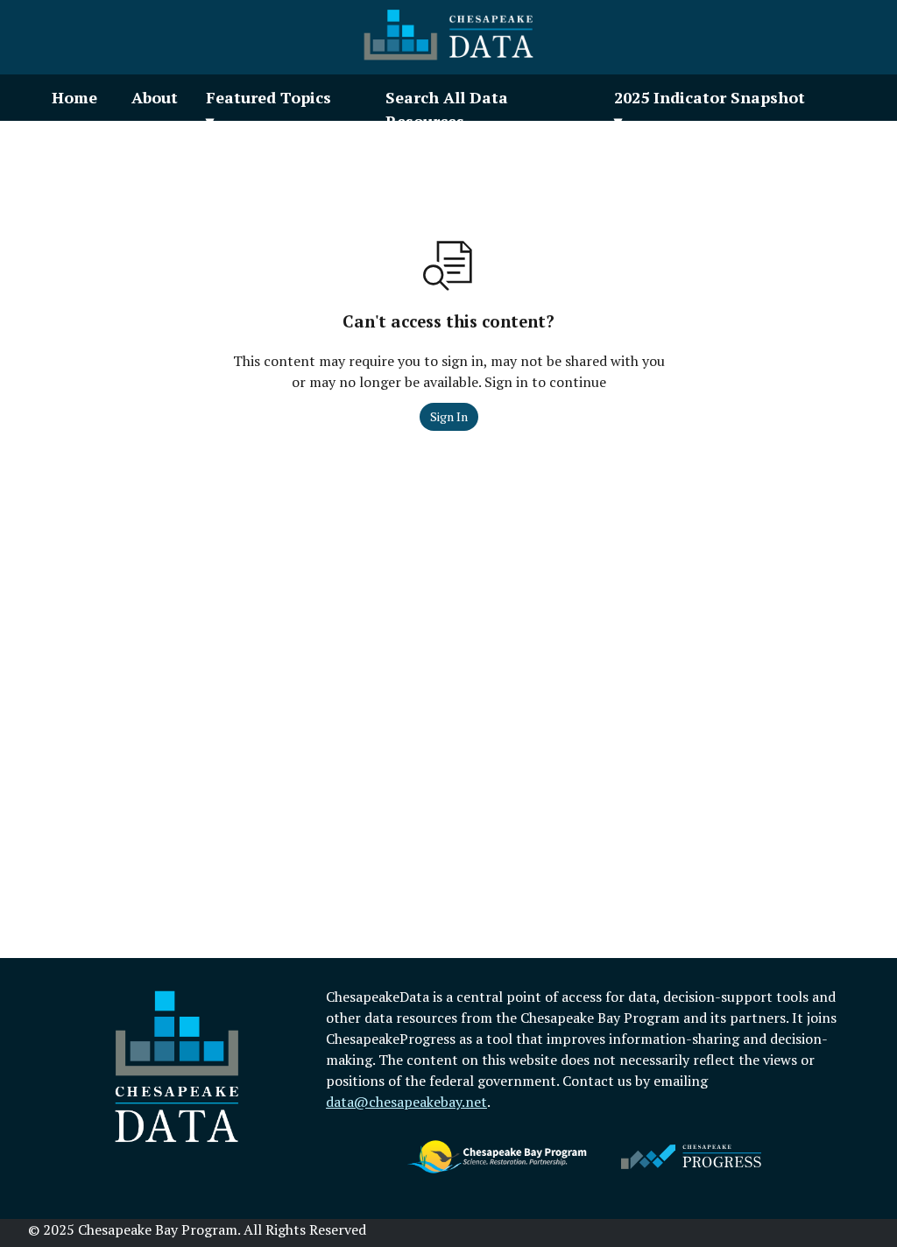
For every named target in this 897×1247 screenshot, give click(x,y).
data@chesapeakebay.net (406, 1101)
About (154, 97)
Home (74, 97)
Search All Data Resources (446, 109)
